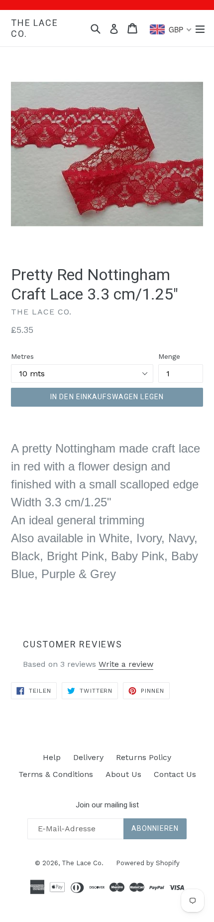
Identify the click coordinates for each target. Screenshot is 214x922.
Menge (169, 356)
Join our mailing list (107, 804)
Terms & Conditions (55, 774)
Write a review (126, 664)
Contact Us (175, 774)
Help (52, 757)
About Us (123, 774)
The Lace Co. (34, 28)
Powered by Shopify (148, 863)
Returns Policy (143, 757)
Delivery (88, 757)
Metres (22, 356)
